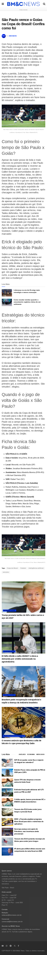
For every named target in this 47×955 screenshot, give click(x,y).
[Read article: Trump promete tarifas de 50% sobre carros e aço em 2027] (23, 597)
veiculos (6, 572)
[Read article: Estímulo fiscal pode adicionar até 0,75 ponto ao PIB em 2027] (7, 792)
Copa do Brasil (12, 568)
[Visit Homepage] (23, 4)
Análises (22, 754)
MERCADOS (40, 754)
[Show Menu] (3, 4)
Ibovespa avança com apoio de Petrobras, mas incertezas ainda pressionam (26, 831)
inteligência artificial (36, 568)
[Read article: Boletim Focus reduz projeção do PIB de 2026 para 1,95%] (7, 773)
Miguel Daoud (9, 695)
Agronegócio (9, 651)
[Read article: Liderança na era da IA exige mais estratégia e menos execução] (7, 292)
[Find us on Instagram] (6, 945)
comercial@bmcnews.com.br (12, 921)
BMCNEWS (13, 36)
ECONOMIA (31, 754)
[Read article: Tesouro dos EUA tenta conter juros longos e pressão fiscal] (7, 812)
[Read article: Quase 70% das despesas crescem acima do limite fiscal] (7, 782)
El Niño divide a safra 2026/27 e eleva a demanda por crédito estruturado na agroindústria (20, 659)
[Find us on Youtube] (3, 945)
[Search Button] (44, 4)
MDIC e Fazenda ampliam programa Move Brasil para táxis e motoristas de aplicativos (28, 821)
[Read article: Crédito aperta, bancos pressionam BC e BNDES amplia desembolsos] (7, 802)
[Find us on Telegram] (11, 945)
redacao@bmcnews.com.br (12, 915)
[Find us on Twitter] (15, 945)
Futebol (23, 568)
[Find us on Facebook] (18, 945)
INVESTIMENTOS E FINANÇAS (14, 736)
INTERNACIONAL (10, 610)
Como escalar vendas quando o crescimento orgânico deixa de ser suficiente (27, 302)
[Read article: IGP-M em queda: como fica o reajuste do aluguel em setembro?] (7, 763)
